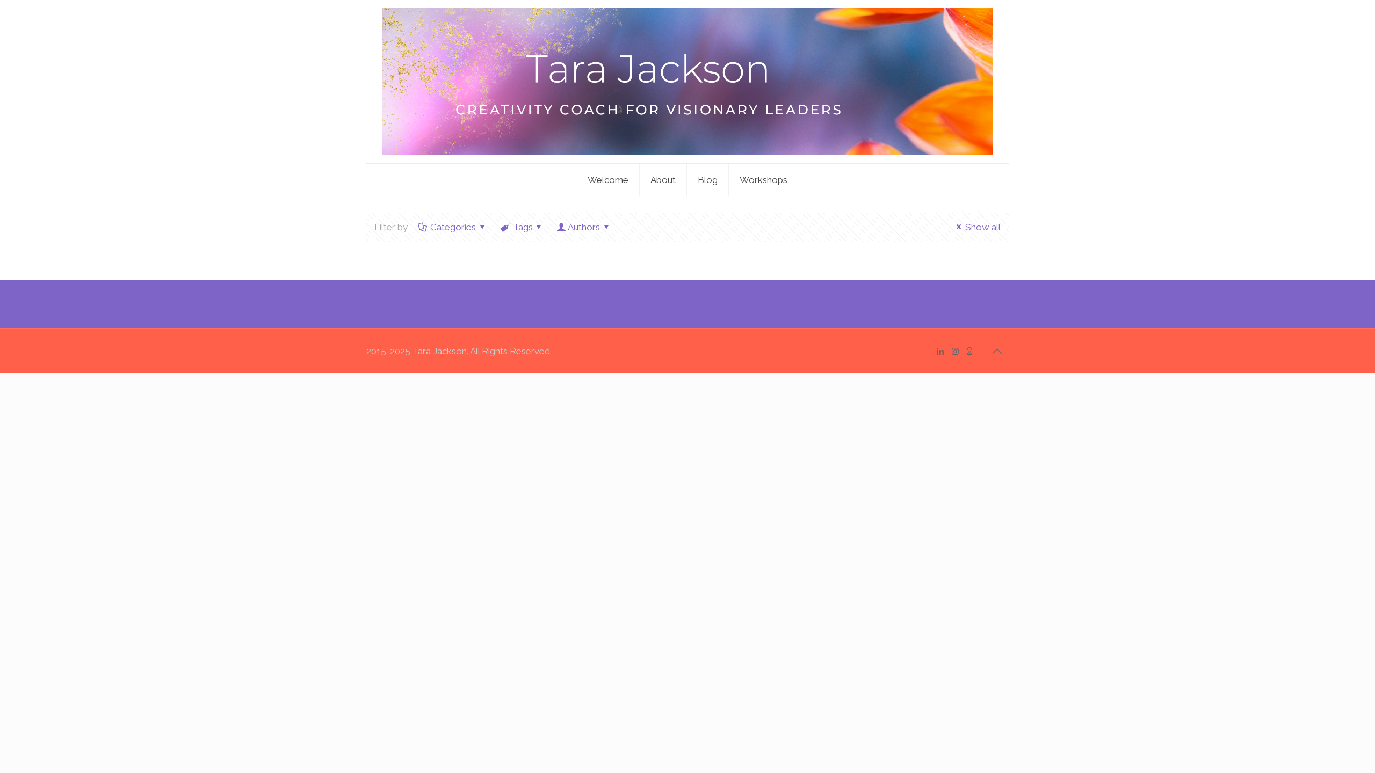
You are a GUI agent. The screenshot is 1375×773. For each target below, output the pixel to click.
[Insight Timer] (969, 351)
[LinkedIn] (940, 351)
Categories (453, 227)
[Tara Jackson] (687, 81)
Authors (584, 227)
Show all (983, 227)
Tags (523, 227)
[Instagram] (955, 351)
